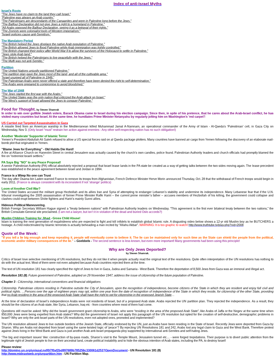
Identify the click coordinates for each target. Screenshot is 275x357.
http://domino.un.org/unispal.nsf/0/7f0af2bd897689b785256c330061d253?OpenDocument (64, 350)
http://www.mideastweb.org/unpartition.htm (31, 353)
